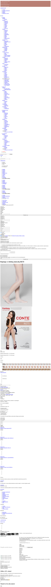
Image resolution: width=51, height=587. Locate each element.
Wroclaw (20, 552)
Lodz (20, 553)
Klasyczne (6, 93)
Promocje (3, 151)
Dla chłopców (4, 133)
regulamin (6, 235)
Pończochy (6, 28)
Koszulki (5, 44)
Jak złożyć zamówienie (6, 10)
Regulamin (4, 495)
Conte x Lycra (6, 83)
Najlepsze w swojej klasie (8, 131)
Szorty (5, 102)
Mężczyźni (4, 86)
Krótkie (5, 36)
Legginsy (3, 57)
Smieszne (5, 125)
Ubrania (3, 51)
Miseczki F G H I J (7, 41)
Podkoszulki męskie (7, 89)
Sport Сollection (7, 85)
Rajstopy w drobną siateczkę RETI (5, 428)
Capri (5, 117)
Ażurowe (5, 23)
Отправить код (25, 259)
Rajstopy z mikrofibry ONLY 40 (5, 447)
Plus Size (5, 65)
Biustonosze (6, 40)
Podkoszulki (6, 105)
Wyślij (2, 425)
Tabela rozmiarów (5, 498)
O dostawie (2, 480)
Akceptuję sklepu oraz (13, 235)
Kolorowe (6, 116)
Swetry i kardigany (7, 55)
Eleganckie (6, 113)
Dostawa (3, 11)
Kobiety (3, 17)
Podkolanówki (6, 34)
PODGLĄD (2, 427)
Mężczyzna (3, 233)
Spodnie (5, 54)
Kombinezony (6, 52)
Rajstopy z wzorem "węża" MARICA (6, 467)
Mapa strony (4, 512)
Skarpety (3, 29)
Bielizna (5, 19)
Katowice (20, 550)
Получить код (13, 252)
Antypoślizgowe (7, 124)
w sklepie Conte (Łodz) (9, 394)
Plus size (3, 66)
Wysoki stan (6, 64)
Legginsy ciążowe (7, 61)
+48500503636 (2, 160)
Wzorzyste (6, 22)
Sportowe (5, 39)
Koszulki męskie (7, 88)
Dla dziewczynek (5, 110)
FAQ (3, 499)
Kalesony (5, 104)
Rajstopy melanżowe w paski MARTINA (7, 457)
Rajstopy (3, 20)
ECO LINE (4, 152)
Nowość (3, 18)
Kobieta (3, 232)
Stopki (5, 37)
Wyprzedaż (4, 71)
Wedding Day (6, 79)
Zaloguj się (2, 221)
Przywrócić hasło (3, 239)
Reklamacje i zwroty (5, 13)
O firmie (3, 9)
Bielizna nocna (4, 47)
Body (5, 45)
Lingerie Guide (6, 81)
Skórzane (5, 62)
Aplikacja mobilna (5, 508)
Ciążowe (5, 25)
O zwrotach (2, 489)
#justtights (6, 82)
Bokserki (5, 101)
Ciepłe (5, 32)
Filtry (20, 544)
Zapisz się (2, 579)
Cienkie (5, 26)
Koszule (5, 50)
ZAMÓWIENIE (27, 557)
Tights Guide (6, 80)
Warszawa (21, 549)
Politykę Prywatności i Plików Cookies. (18, 235)
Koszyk (1, 155)
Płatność (3, 12)
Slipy (5, 103)
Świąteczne (6, 33)
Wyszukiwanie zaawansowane (7, 513)
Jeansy (3, 63)
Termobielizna (6, 46)
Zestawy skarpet (7, 38)
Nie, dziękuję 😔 (7, 579)
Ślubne (5, 24)
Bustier (5, 42)
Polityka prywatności (5, 496)
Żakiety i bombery (7, 56)
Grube (5, 27)
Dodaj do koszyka (3, 386)
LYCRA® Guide (7, 84)
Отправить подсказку (4, 566)
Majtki (5, 43)
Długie (5, 35)
